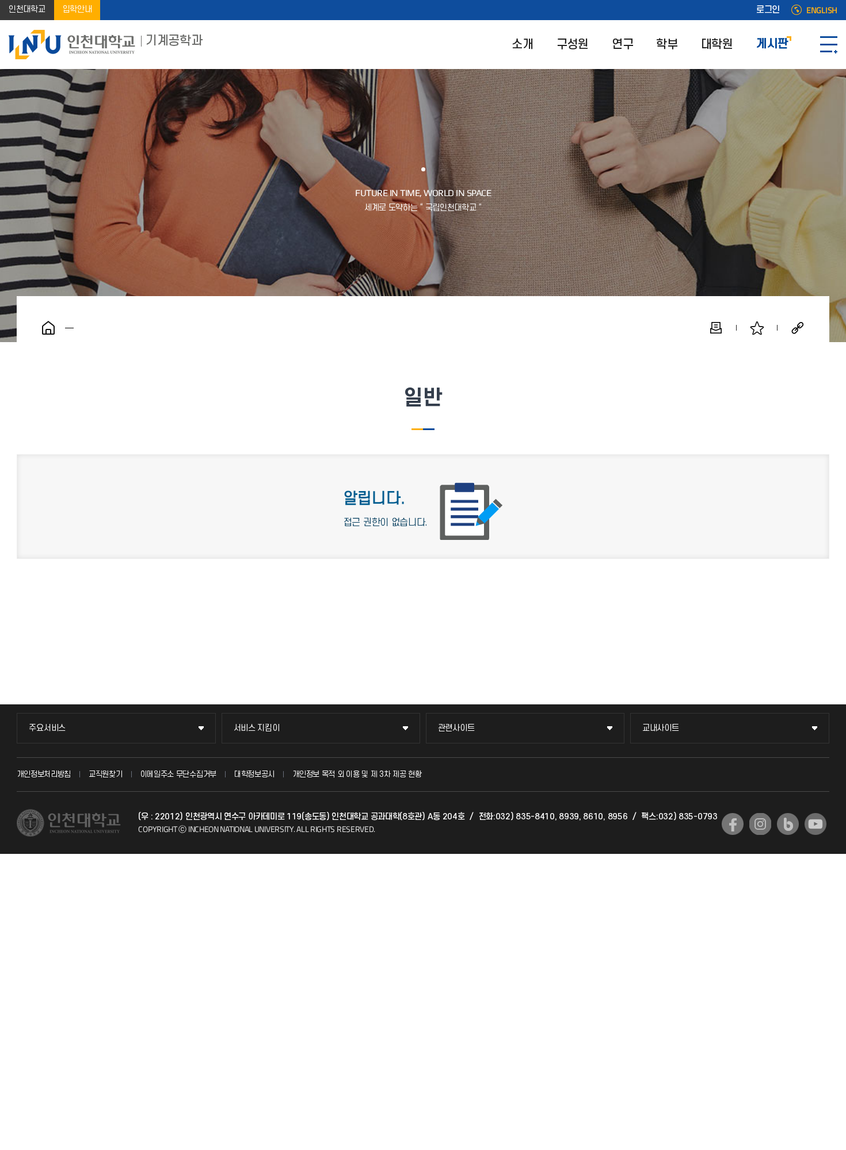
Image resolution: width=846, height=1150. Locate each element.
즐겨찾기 (756, 327)
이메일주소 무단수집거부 (178, 774)
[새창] (732, 824)
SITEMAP (828, 44)
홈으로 (48, 328)
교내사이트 (660, 728)
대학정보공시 (254, 774)
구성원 (573, 44)
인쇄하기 (716, 327)
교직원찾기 (106, 774)
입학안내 (77, 10)
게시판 (772, 44)
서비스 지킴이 (257, 728)
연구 (622, 44)
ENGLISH (821, 10)
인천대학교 (27, 10)
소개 (522, 44)
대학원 (717, 44)
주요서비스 (47, 728)
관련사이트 (456, 728)
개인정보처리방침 (44, 774)
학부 (666, 44)
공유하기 (797, 327)
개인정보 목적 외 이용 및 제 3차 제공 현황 (357, 774)
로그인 (768, 10)
